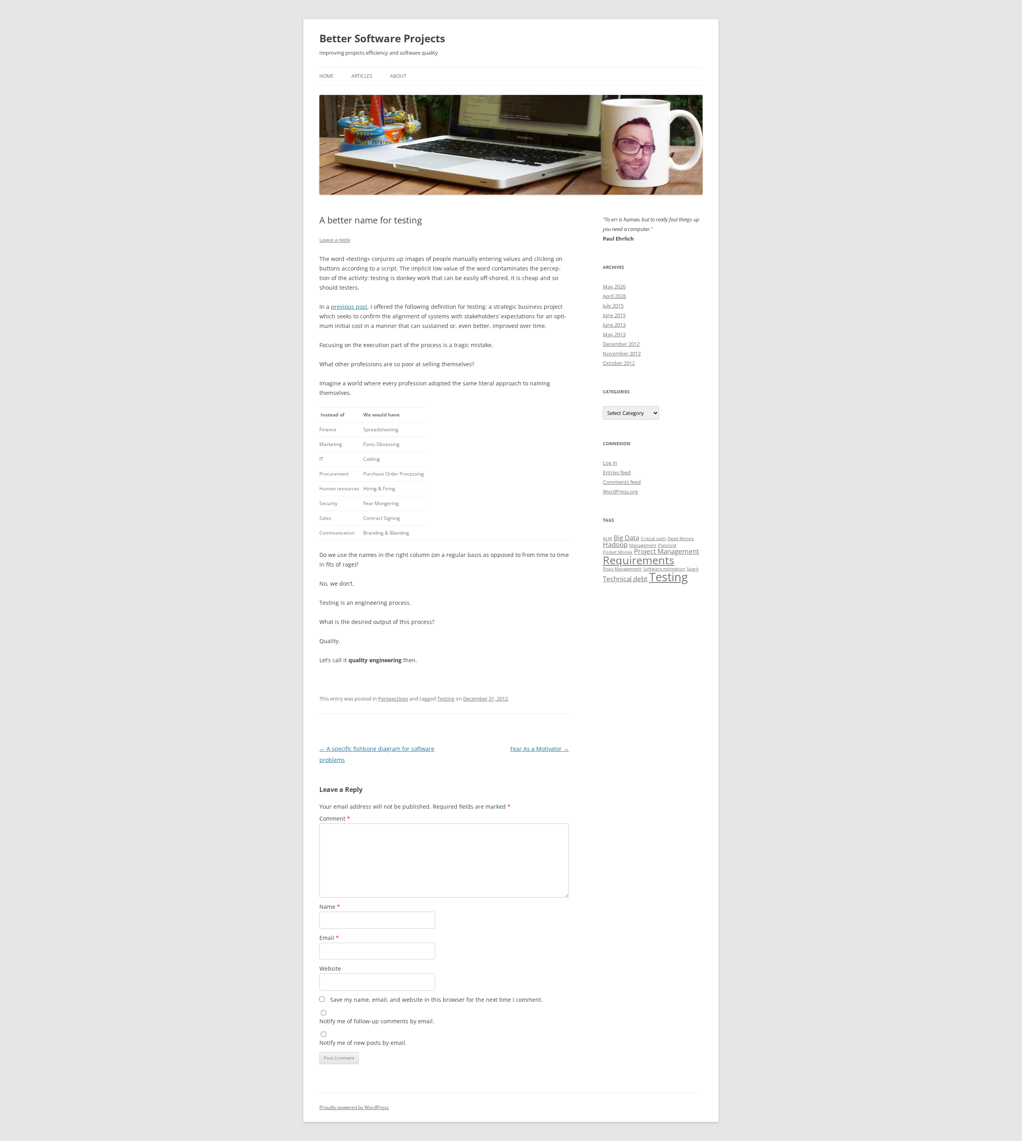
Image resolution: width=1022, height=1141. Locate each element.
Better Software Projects (382, 38)
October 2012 (619, 363)
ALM (607, 538)
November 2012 (622, 353)
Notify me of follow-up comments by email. (376, 1021)
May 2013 (614, 334)
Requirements (638, 560)
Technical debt (625, 578)
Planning (667, 545)
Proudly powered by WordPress (354, 1107)
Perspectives (393, 698)
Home (326, 76)
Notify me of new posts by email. (363, 1042)
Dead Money (680, 538)
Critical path (653, 538)
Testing (445, 698)
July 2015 (613, 305)
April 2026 (614, 296)
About (398, 76)
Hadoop (615, 544)
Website (330, 968)
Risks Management (622, 569)
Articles (361, 76)
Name (329, 906)
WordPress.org (620, 491)
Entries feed (617, 472)
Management (642, 545)
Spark (693, 569)
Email (329, 938)
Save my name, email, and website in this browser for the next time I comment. (436, 999)
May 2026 (614, 286)
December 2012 (621, 343)
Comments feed (622, 482)
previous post (349, 306)
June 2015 (614, 315)
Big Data (626, 537)
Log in (610, 462)
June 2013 (614, 324)
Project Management (666, 551)
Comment (334, 818)
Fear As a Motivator (539, 748)
